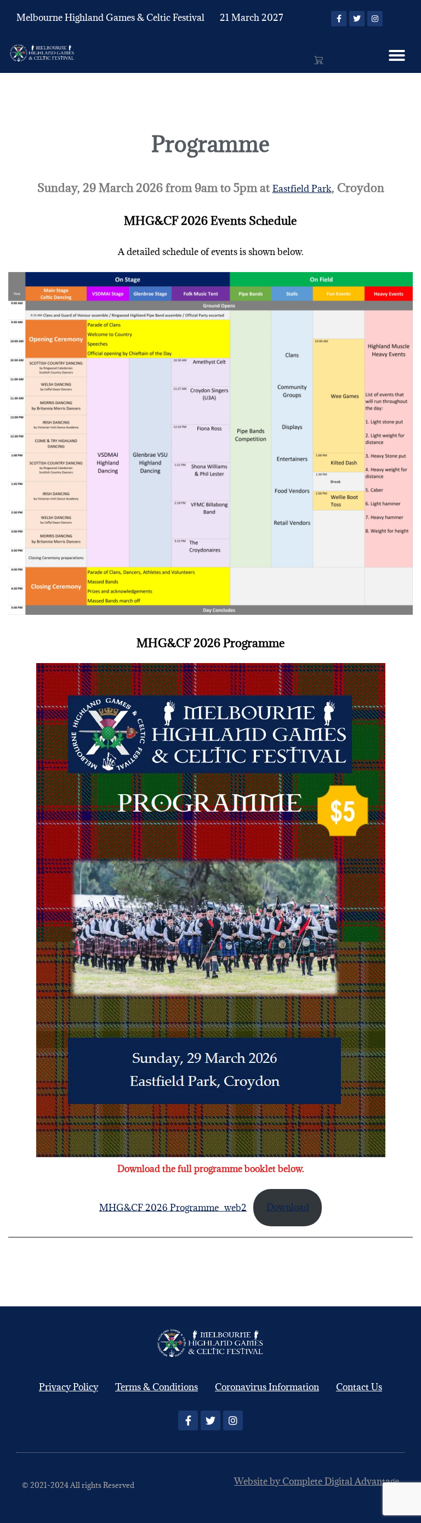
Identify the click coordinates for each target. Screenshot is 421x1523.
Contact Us (359, 1387)
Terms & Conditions (156, 1387)
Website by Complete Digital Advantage (316, 1481)
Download (287, 1207)
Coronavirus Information (267, 1387)
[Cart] (318, 59)
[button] (397, 55)
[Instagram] (375, 18)
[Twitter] (357, 18)
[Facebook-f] (338, 18)
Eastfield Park (302, 189)
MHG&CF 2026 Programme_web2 (173, 1207)
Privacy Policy (68, 1387)
